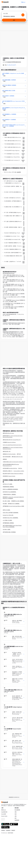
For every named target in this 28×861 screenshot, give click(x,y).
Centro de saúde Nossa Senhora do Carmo (12, 444)
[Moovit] (5, 2)
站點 (15, 816)
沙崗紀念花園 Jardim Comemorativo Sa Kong (12, 461)
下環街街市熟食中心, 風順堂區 (9, 494)
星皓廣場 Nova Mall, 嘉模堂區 (17, 501)
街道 (15, 813)
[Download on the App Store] (14, 824)
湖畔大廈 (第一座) (6, 451)
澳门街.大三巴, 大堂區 (7, 484)
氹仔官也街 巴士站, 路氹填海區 (9, 491)
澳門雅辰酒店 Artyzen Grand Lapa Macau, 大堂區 (13, 506)
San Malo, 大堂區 (6, 529)
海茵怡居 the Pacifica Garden (9, 454)
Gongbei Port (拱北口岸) (8, 515)
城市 (15, 818)
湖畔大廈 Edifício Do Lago (8, 433)
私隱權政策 (8, 830)
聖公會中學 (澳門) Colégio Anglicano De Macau (13, 473)
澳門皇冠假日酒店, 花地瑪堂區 (9, 532)
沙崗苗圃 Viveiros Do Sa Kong (9, 442)
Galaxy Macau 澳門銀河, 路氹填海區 (10, 512)
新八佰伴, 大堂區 (6, 501)
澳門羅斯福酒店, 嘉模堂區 (8, 522)
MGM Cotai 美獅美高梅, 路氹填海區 (10, 489)
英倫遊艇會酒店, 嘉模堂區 (8, 486)
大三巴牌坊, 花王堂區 (7, 520)
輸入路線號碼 (17, 809)
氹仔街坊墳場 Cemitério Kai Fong (10, 468)
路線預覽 (24, 138)
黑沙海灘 (5, 503)
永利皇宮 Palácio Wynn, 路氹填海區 (10, 517)
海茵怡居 (5, 459)
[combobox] (14, 14)
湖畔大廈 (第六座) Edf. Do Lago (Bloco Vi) (11, 439)
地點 (15, 811)
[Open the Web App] (5, 827)
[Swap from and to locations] (22, 14)
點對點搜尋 (17, 820)
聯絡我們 (13, 830)
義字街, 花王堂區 (6, 510)
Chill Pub (20, 468)
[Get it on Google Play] (5, 824)
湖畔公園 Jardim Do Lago (17, 456)
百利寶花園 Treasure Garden (9, 476)
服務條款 (3, 830)
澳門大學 (19, 454)
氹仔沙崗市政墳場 (6, 456)
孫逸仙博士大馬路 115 (7, 470)
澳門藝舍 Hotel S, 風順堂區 (14, 503)
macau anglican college (18, 470)
